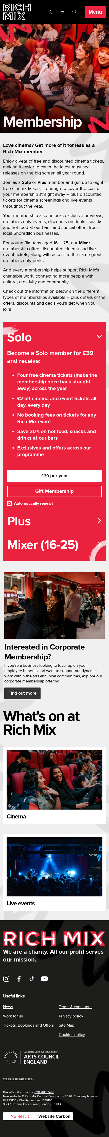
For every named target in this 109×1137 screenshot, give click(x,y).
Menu (95, 12)
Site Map (66, 1025)
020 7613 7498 (44, 1092)
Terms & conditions (75, 1006)
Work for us (13, 1016)
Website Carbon (54, 1116)
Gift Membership (54, 491)
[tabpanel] (54, 418)
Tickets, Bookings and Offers (28, 1025)
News (8, 1006)
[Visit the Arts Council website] (54, 1057)
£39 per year (54, 475)
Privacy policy (71, 1016)
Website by (18, 1079)
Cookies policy (72, 1034)
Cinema (16, 816)
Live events (20, 903)
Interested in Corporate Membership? (44, 652)
